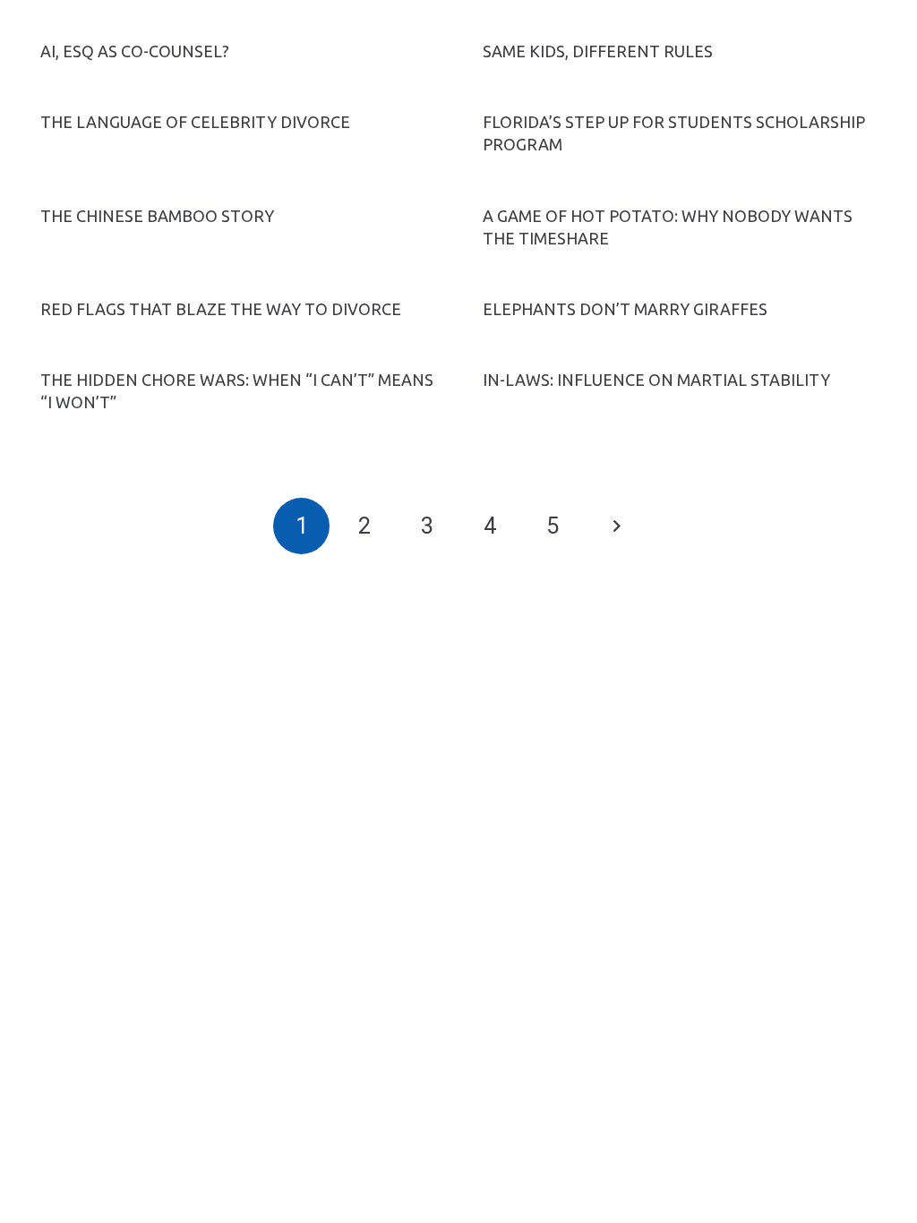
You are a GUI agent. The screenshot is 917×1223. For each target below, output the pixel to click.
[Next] (615, 526)
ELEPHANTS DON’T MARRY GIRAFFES (625, 309)
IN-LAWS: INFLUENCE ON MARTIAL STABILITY (656, 380)
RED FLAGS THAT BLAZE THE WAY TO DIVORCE (220, 309)
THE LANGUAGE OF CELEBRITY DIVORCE (195, 122)
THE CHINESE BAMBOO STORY (157, 216)
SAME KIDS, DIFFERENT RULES (598, 51)
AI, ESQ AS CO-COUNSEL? (134, 51)
